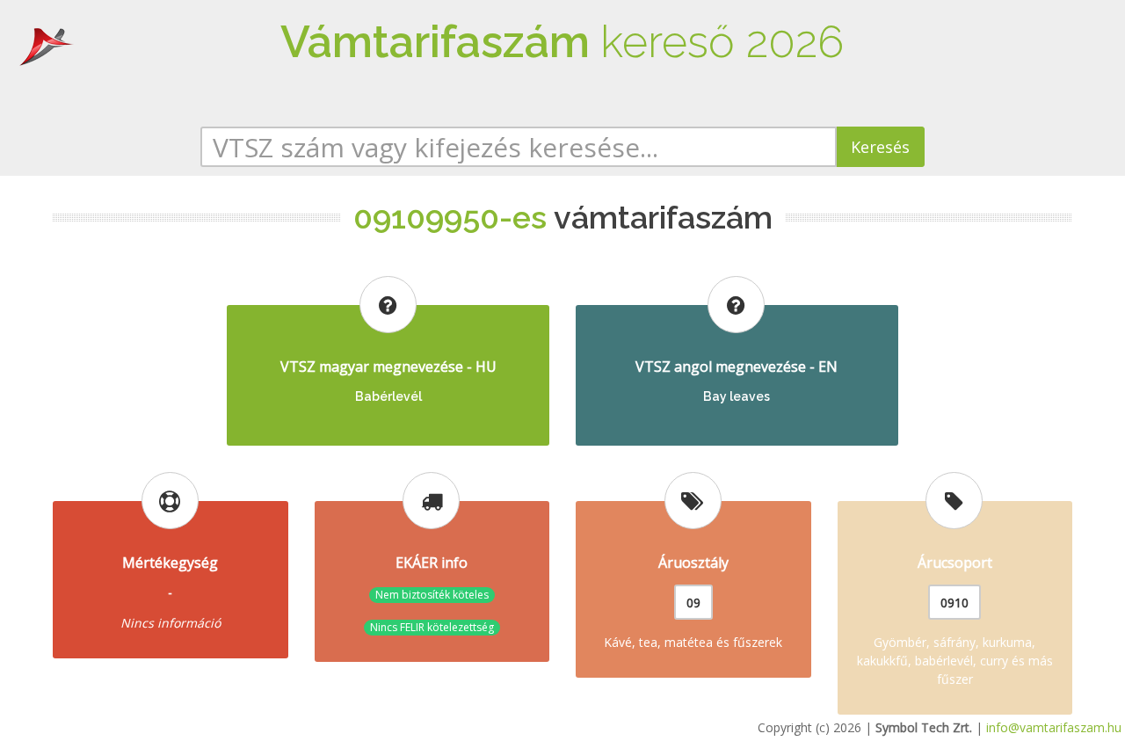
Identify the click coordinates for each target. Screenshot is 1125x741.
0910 (954, 602)
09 (693, 602)
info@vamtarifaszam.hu (1053, 727)
